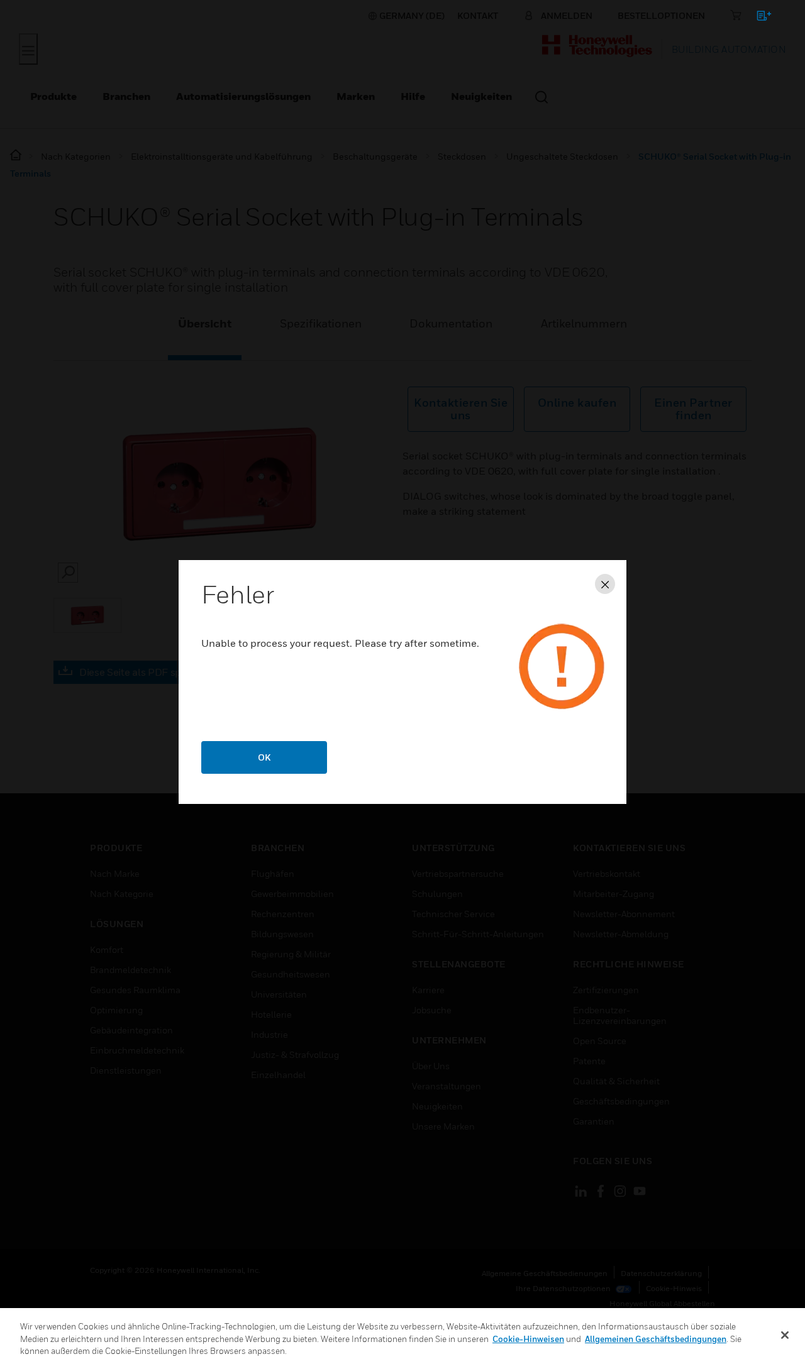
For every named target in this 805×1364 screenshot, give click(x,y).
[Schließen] (785, 1335)
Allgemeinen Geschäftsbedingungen (655, 1339)
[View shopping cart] (758, 17)
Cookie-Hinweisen (528, 1339)
